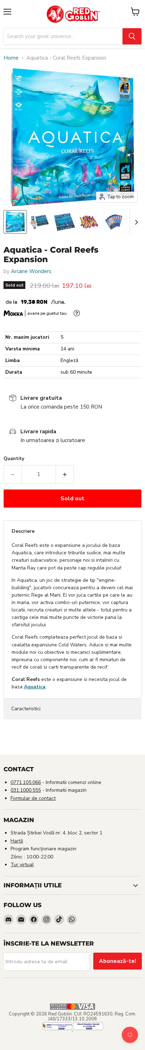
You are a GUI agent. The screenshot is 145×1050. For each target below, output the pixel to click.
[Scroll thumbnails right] (135, 222)
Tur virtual (22, 864)
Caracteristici (25, 708)
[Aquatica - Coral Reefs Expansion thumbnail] (15, 222)
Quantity (14, 458)
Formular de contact (33, 798)
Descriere (23, 531)
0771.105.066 (26, 782)
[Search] (131, 36)
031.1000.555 (26, 790)
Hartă (17, 841)
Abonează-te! (117, 961)
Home (11, 58)
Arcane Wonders (31, 271)
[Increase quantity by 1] (65, 474)
